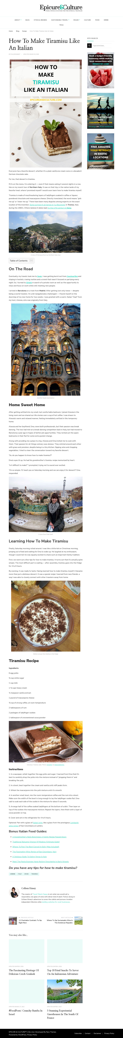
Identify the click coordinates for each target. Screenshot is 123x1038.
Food (97, 20)
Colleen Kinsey (15, 54)
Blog (28, 20)
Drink (106, 20)
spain (26, 874)
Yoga (61, 25)
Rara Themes (51, 1032)
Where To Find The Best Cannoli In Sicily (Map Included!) (35, 847)
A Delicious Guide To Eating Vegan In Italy (29, 856)
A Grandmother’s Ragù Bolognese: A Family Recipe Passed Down (39, 837)
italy (20, 874)
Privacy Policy (32, 1035)
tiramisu (34, 874)
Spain (39, 276)
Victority (49, 765)
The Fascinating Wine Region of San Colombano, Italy (34, 852)
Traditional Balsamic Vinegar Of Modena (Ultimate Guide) (36, 842)
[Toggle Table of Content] (30, 260)
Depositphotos (59, 765)
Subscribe (78, 1033)
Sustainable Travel (59, 20)
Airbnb (29, 282)
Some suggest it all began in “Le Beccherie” (47, 205)
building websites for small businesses (56, 902)
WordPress (22, 1035)
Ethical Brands (40, 20)
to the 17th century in (59, 208)
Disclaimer (97, 1033)
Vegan (76, 20)
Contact (87, 1033)
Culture (87, 20)
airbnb (12, 874)
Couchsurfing (72, 276)
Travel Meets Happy (40, 894)
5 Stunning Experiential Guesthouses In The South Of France (62, 1014)
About (17, 20)
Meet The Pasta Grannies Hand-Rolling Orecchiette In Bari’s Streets (40, 861)
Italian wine (38, 822)
